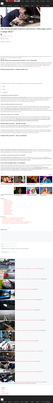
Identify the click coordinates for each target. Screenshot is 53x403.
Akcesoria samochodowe (8, 202)
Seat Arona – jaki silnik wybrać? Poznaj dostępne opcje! (12, 219)
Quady (22, 401)
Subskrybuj (16, 227)
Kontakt (3, 391)
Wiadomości (27, 1)
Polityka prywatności (5, 393)
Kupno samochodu (7, 204)
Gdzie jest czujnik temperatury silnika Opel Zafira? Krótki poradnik (26, 371)
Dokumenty (27, 401)
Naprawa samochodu (7, 206)
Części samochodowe (7, 200)
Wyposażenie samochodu (8, 214)
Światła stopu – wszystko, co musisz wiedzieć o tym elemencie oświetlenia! (28, 278)
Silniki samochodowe (8, 211)
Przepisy (48, 1)
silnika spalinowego (37, 66)
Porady (37, 1)
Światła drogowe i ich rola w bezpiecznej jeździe (23, 289)
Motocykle (16, 401)
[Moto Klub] (13, 1)
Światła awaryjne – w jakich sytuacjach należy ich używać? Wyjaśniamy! (27, 330)
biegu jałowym (17, 101)
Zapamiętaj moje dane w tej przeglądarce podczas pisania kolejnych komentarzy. (15, 248)
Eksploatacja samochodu (8, 203)
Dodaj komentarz (4, 227)
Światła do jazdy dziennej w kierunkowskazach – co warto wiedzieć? (26, 268)
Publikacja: (5, 38)
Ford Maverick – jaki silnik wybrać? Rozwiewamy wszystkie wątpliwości (15, 223)
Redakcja (3, 389)
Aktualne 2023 (4, 401)
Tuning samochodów (7, 212)
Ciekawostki (47, 401)
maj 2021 (4, 173)
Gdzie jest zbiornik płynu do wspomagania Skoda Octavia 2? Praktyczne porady (28, 381)
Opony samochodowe (7, 207)
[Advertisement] (26, 50)
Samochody (33, 1)
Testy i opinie (42, 1)
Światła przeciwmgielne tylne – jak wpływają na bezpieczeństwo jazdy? (27, 320)
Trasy (43, 401)
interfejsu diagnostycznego (39, 157)
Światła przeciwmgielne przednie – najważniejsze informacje (25, 299)
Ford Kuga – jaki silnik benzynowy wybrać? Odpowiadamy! (13, 220)
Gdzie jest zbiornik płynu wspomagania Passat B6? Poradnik (25, 361)
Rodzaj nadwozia (7, 208)
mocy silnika (34, 149)
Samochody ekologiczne (8, 210)
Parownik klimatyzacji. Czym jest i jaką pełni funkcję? (24, 340)
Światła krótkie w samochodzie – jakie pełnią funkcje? (24, 309)
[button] (51, 1)
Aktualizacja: (5, 41)
